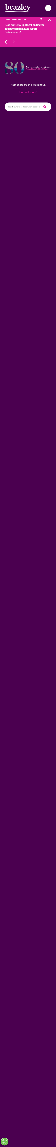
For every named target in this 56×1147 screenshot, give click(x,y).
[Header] (18, 8)
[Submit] (44, 106)
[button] (48, 8)
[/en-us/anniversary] (28, 68)
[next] (13, 42)
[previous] (6, 42)
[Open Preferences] (4, 1141)
